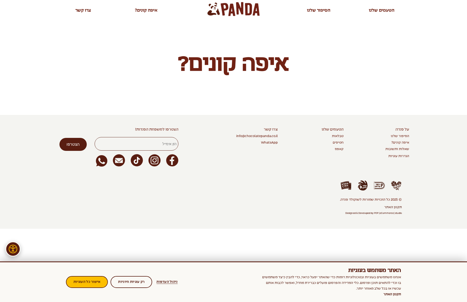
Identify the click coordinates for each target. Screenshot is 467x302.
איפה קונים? (146, 10)
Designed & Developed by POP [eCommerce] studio (373, 213)
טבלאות (337, 136)
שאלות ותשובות (397, 149)
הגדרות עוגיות (398, 156)
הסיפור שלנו (318, 10)
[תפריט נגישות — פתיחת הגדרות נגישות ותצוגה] (13, 249)
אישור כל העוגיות (87, 282)
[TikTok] (137, 160)
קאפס (339, 149)
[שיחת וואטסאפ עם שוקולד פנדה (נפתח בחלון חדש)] (101, 161)
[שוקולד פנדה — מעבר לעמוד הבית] (233, 9)
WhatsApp (269, 142)
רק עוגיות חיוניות (131, 282)
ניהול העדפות (167, 282)
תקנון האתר (393, 207)
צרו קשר (83, 10)
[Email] (119, 160)
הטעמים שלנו (381, 10)
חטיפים (338, 142)
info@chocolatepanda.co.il (257, 136)
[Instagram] (154, 160)
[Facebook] (172, 160)
